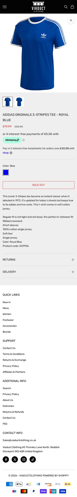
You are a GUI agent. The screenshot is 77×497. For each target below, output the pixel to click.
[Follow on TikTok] (33, 459)
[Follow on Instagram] (24, 459)
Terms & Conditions (14, 354)
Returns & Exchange (14, 360)
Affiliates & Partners (14, 372)
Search (7, 388)
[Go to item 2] (19, 102)
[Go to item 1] (8, 102)
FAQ (5, 423)
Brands (7, 331)
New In (7, 302)
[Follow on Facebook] (6, 459)
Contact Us (9, 348)
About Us (8, 400)
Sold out (38, 185)
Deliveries (8, 406)
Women (7, 314)
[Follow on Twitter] (15, 459)
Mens (6, 308)
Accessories (10, 325)
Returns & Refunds (13, 411)
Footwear (8, 320)
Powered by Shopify (56, 475)
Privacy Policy (11, 366)
